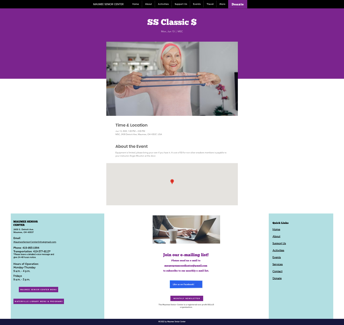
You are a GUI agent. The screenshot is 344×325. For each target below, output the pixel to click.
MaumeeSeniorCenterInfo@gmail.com (34, 242)
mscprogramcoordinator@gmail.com (185, 265)
